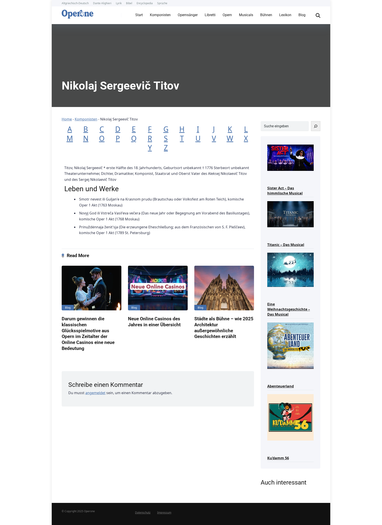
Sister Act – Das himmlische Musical (285, 191)
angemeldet (95, 392)
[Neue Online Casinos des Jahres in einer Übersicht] (158, 288)
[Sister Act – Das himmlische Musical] (290, 157)
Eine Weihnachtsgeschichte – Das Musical (288, 309)
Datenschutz (143, 512)
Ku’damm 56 (278, 458)
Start (139, 15)
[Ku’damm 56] (290, 417)
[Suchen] (315, 126)
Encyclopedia (145, 3)
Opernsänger (188, 15)
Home (67, 119)
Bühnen (266, 15)
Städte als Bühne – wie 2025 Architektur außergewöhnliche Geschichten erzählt (223, 327)
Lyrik (119, 3)
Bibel (129, 3)
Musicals (246, 15)
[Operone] (77, 13)
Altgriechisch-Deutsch (75, 3)
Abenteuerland (280, 386)
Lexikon (285, 15)
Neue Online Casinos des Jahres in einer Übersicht (154, 321)
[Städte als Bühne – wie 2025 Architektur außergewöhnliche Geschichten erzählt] (224, 288)
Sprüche (162, 3)
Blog (302, 15)
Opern (227, 15)
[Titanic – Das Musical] (290, 213)
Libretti (210, 15)
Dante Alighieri (102, 3)
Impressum (164, 512)
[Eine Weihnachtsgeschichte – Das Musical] (290, 269)
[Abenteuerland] (290, 345)
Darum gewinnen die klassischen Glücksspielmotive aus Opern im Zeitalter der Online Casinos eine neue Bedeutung (88, 333)
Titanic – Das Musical (285, 244)
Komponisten (160, 15)
